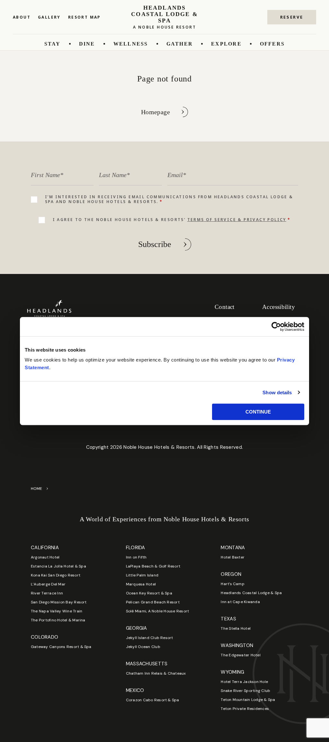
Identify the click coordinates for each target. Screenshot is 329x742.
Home (36, 488)
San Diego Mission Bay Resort (59, 602)
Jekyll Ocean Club (143, 646)
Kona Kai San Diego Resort (55, 575)
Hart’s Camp (233, 583)
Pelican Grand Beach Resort (153, 602)
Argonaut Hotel (45, 557)
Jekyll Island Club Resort (149, 637)
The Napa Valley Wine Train (56, 611)
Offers (272, 44)
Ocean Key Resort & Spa (149, 593)
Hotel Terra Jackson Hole (244, 681)
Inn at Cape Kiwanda (240, 601)
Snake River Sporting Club (245, 690)
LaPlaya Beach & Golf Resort (153, 566)
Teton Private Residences (245, 708)
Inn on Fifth (136, 557)
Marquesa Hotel (141, 584)
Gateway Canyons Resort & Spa (61, 646)
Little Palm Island (142, 575)
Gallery (49, 17)
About (22, 17)
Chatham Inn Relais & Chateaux (156, 673)
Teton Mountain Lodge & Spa (248, 699)
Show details (277, 392)
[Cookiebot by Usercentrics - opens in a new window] (276, 326)
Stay (52, 44)
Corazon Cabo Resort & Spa (152, 700)
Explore (226, 44)
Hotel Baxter (233, 557)
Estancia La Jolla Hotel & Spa (58, 566)
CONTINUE (258, 411)
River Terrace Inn (47, 593)
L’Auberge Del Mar (48, 584)
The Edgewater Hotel (241, 655)
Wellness (130, 44)
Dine (87, 44)
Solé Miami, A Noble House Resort (157, 611)
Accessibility (278, 306)
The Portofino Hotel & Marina (58, 620)
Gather (179, 44)
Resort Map (84, 17)
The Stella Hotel (236, 628)
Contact (225, 306)
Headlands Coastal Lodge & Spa (251, 592)
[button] (291, 17)
